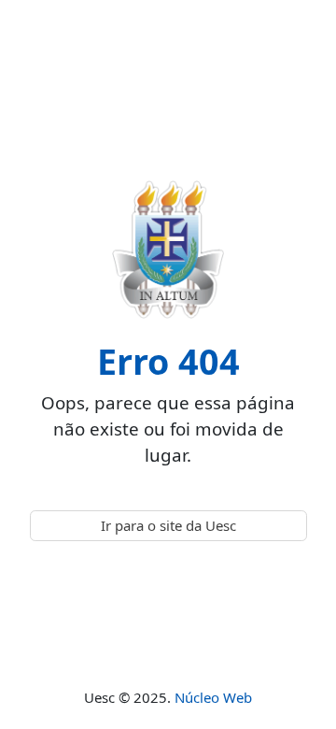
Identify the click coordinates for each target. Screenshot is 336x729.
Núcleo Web (213, 697)
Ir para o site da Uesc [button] (168, 525)
